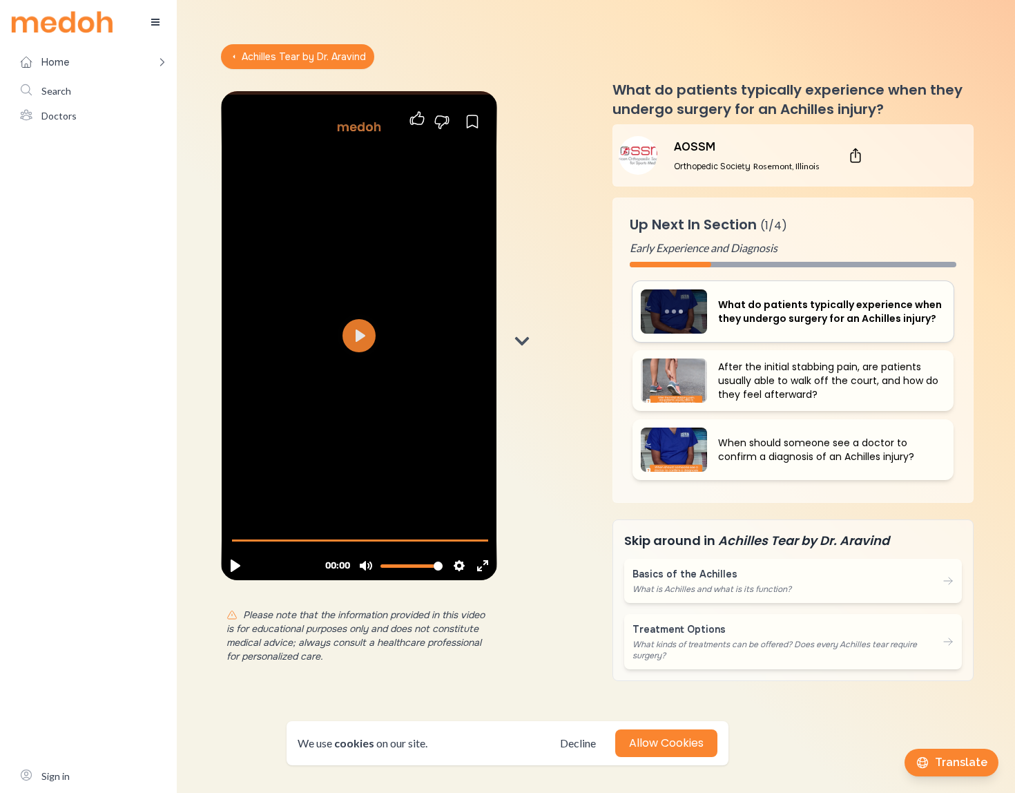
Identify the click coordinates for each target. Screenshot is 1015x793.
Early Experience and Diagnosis (703, 247)
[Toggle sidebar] (155, 22)
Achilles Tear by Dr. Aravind (304, 56)
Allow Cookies (666, 743)
